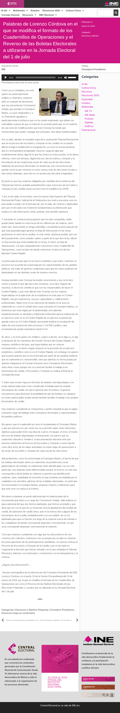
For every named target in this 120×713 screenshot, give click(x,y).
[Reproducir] (5, 77)
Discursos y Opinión (90, 36)
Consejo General (10, 15)
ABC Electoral (46, 15)
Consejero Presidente (62, 609)
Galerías (89, 122)
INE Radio (90, 115)
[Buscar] (116, 13)
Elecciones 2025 (51, 10)
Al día (4, 10)
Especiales (87, 99)
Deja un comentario (24, 613)
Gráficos (89, 126)
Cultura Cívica (73, 10)
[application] (40, 77)
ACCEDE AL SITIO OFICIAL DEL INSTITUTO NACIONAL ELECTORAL (57, 682)
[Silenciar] (65, 77)
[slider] (72, 77)
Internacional (88, 130)
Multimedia (19, 10)
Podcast (89, 118)
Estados (35, 10)
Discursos (27, 15)
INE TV (88, 111)
